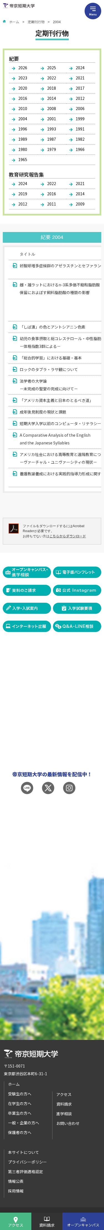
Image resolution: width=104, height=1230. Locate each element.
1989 (22, 139)
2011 (51, 204)
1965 (22, 159)
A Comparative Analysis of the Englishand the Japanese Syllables (55, 438)
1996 (22, 129)
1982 (80, 139)
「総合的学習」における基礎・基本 (51, 358)
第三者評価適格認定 (25, 1171)
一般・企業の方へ (23, 1122)
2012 (80, 98)
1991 (80, 129)
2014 (51, 98)
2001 (51, 118)
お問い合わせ (68, 1123)
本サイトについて (23, 1152)
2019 (22, 193)
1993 (51, 129)
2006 (80, 108)
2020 (22, 88)
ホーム (14, 21)
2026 (22, 67)
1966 (80, 149)
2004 (22, 118)
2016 (22, 98)
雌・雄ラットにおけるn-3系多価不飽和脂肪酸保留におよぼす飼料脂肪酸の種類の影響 (60, 288)
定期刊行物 (36, 21)
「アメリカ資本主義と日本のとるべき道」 (56, 400)
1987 (51, 139)
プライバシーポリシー (27, 1162)
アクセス (15, 1225)
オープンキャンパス (83, 1225)
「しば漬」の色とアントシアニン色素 (52, 327)
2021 (80, 78)
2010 (22, 108)
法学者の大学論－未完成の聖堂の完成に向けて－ (49, 384)
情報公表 (16, 1181)
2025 (51, 67)
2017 (80, 88)
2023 (22, 78)
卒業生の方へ (19, 1113)
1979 (51, 149)
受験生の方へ (19, 1093)
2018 (51, 88)
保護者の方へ (19, 1132)
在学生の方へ (19, 1103)
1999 (80, 118)
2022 (51, 78)
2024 (80, 67)
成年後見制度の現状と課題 (43, 412)
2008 (51, 108)
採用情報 (16, 1191)
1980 (22, 149)
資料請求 (47, 1225)
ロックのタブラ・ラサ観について (49, 369)
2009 (80, 204)
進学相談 (64, 1113)
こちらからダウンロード (67, 535)
